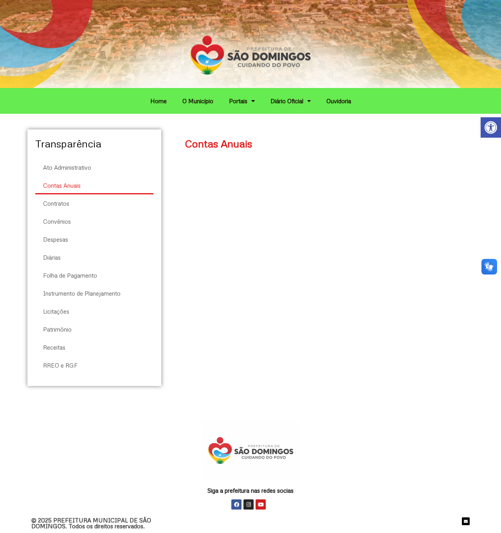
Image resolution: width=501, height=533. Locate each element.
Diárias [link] (52, 257)
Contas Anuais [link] (62, 185)
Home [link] (158, 100)
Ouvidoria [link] (338, 100)
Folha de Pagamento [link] (70, 275)
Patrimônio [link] (57, 329)
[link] (491, 127)
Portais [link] (238, 100)
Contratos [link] (56, 203)
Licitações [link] (56, 311)
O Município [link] (197, 100)
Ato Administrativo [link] (67, 167)
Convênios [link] (57, 221)
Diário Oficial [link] (286, 100)
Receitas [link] (54, 347)
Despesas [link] (55, 239)
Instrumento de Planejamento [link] (82, 293)
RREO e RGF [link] (60, 365)
